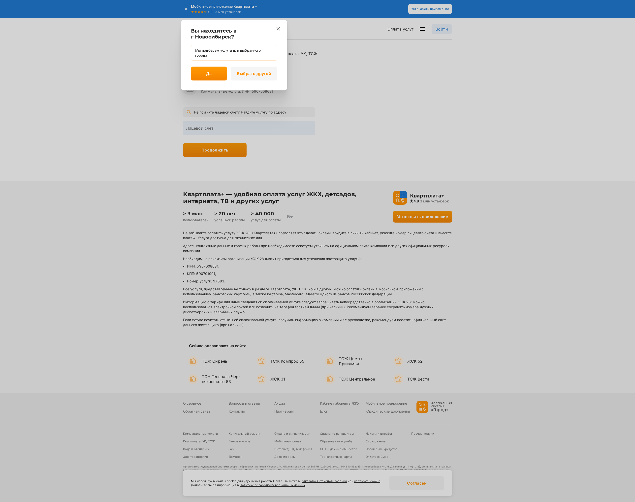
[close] (278, 29)
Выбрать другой (254, 73)
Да (209, 73)
